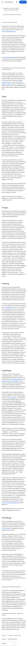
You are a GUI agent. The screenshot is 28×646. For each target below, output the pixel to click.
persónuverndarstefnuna (11, 57)
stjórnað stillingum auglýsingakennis (10, 502)
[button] (2, 2)
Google (4, 635)
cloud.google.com (13, 397)
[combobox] (8, 643)
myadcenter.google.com (16, 379)
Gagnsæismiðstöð (12, 639)
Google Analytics (9, 307)
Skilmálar (4, 639)
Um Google (10, 635)
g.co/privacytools (6, 82)
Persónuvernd (17, 635)
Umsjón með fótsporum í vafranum (12, 14)
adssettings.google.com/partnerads (10, 381)
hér (19, 510)
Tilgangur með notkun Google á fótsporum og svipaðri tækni (11, 9)
